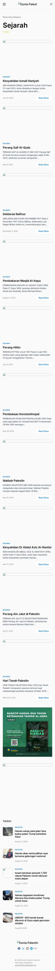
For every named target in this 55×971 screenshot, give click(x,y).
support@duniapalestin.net (25, 965)
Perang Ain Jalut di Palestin (21, 614)
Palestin (18, 827)
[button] (4, 4)
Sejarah (6, 77)
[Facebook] (19, 948)
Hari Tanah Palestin (16, 680)
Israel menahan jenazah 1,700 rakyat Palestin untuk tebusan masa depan (31, 875)
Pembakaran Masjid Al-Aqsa (22, 280)
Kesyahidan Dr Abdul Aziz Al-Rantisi (27, 547)
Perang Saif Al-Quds (16, 147)
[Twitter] (23, 948)
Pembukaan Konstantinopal (21, 414)
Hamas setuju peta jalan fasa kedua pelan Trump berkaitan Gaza (30, 834)
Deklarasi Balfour (14, 214)
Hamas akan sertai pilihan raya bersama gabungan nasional (31, 855)
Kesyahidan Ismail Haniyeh (21, 81)
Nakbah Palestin (13, 480)
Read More (43, 98)
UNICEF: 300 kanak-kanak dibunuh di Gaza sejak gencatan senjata (32, 920)
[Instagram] (27, 948)
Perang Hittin (11, 347)
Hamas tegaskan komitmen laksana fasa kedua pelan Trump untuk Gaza (32, 898)
